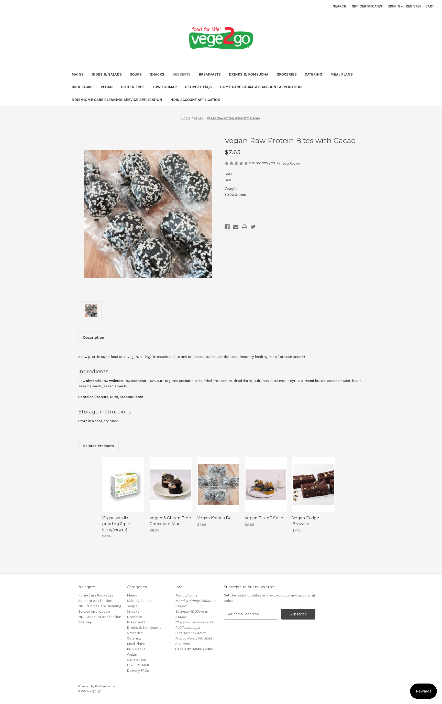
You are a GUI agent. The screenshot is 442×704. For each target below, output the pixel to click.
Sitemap (85, 622)
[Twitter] (253, 226)
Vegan (107, 86)
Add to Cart (123, 489)
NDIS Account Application (195, 99)
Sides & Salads (107, 74)
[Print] (244, 226)
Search (339, 6)
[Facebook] (227, 226)
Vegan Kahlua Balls (216, 517)
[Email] (235, 226)
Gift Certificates (367, 6)
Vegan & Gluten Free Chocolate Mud (170, 520)
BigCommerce (105, 686)
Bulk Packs (82, 86)
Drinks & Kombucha (248, 74)
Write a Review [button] (289, 163)
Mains (78, 74)
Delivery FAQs (198, 86)
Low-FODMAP (165, 86)
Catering (313, 74)
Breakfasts (210, 74)
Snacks (157, 74)
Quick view (123, 480)
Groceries (287, 74)
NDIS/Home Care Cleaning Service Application (117, 99)
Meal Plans (341, 74)
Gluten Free (133, 86)
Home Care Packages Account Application (261, 86)
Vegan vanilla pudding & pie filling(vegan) (116, 523)
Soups (136, 74)
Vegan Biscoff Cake (264, 517)
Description (93, 337)
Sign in (394, 6)
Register (414, 6)
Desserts (181, 74)
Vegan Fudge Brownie (305, 520)
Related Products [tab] (98, 445)
